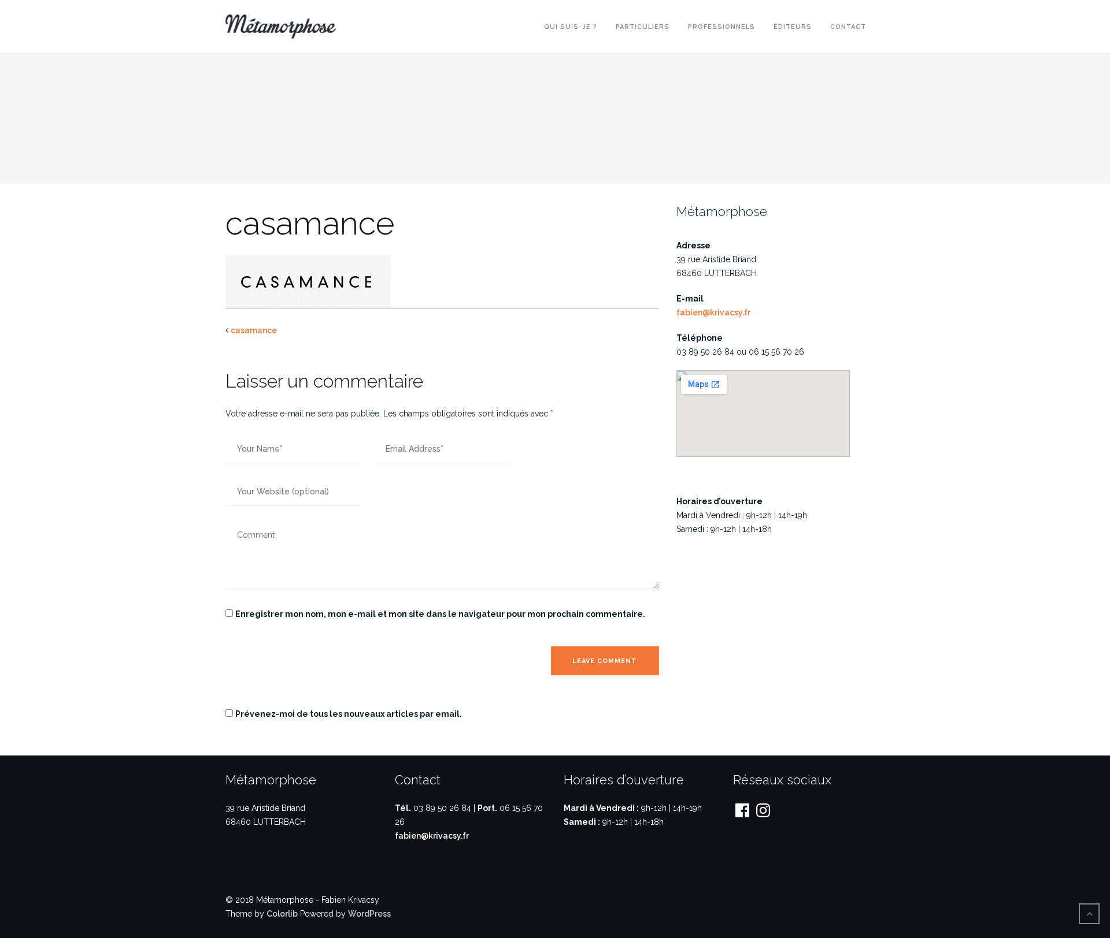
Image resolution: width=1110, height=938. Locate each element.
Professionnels (721, 27)
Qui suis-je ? (570, 27)
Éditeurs (793, 27)
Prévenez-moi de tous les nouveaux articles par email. (348, 714)
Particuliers (642, 27)
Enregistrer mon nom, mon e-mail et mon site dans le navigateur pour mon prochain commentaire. (440, 614)
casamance (254, 330)
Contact (848, 27)
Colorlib (282, 913)
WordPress (369, 913)
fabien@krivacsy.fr (713, 312)
